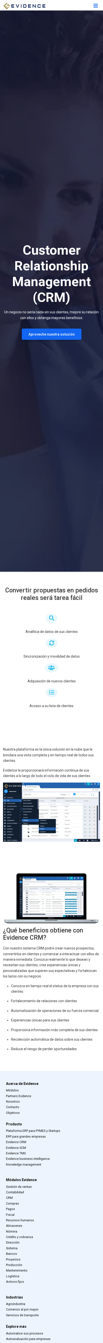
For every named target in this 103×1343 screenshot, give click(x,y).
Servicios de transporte (22, 1315)
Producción (14, 1265)
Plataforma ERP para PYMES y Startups (33, 1131)
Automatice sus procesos (24, 1333)
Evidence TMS (16, 1153)
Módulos (12, 1090)
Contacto (12, 1107)
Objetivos (13, 1113)
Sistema (12, 1248)
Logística (12, 1276)
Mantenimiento (17, 1270)
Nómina (11, 1231)
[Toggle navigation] (96, 5)
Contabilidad (15, 1192)
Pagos (10, 1209)
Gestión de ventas (19, 1187)
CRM (9, 1198)
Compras (12, 1203)
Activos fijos (15, 1282)
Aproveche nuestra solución (51, 334)
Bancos (11, 1254)
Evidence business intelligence (28, 1159)
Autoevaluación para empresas (28, 1339)
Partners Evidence (18, 1096)
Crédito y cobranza (19, 1237)
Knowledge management (23, 1164)
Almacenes (14, 1226)
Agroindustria (15, 1304)
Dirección (13, 1242)
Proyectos (13, 1259)
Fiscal (10, 1215)
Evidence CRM (16, 1142)
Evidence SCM (16, 1148)
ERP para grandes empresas (26, 1136)
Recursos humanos (20, 1220)
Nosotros (13, 1101)
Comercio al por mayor (22, 1309)
